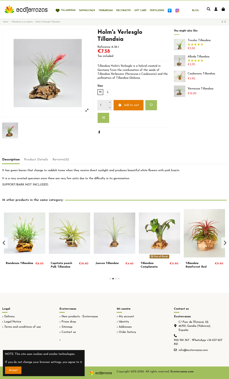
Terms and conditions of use (22, 327)
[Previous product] (222, 22)
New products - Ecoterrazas (80, 316)
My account (126, 316)
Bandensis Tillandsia (19, 263)
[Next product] (225, 22)
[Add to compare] (103, 118)
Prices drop (69, 321)
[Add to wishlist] (151, 105)
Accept (13, 370)
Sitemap (67, 327)
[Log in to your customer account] (216, 9)
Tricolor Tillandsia (199, 40)
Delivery (9, 316)
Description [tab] (11, 159)
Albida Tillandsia (198, 56)
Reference (104, 47)
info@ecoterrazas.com (193, 350)
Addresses (125, 327)
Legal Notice (12, 321)
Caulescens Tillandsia (201, 73)
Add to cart (131, 105)
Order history (127, 332)
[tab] (60, 160)
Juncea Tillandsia (107, 263)
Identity (124, 321)
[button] (110, 278)
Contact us (69, 332)
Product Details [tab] (36, 159)
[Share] (99, 132)
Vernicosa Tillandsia (200, 88)
